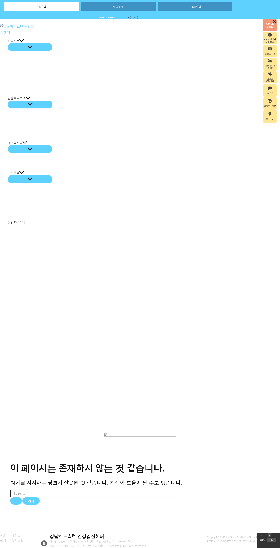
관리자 (252, 540)
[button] (21, 40)
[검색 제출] (16, 501)
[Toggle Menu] (30, 47)
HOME (101, 17)
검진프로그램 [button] (17, 98)
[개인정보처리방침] (18, 538)
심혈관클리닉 (16, 222)
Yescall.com (241, 540)
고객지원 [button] (13, 172)
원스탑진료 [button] (15, 142)
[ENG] (135, 17)
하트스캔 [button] (13, 40)
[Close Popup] (274, 21)
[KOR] (128, 17)
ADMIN (111, 17)
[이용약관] (3, 538)
